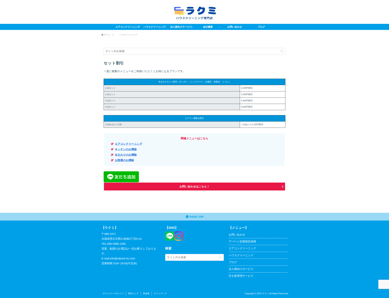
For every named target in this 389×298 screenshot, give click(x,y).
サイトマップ (160, 293)
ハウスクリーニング (241, 255)
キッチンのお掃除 (126, 149)
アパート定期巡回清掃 (242, 241)
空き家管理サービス (241, 275)
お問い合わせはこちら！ (194, 186)
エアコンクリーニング (128, 143)
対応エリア (133, 293)
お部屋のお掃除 (124, 160)
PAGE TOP (196, 216)
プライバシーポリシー (113, 293)
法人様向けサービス (241, 269)
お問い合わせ (237, 234)
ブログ (233, 262)
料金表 (146, 293)
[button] (282, 51)
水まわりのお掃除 (126, 154)
